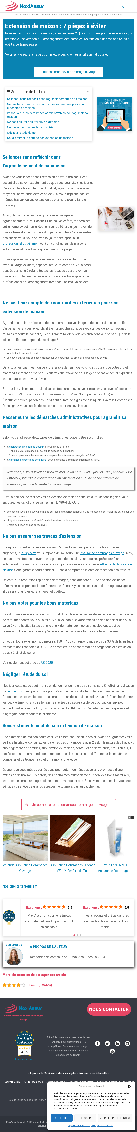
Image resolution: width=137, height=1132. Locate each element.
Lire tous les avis (24, 1059)
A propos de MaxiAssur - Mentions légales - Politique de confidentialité (68, 1073)
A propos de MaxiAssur (79, 1125)
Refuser (85, 1118)
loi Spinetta (28, 553)
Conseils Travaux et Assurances (46, 14)
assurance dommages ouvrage (102, 553)
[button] (130, 1086)
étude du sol (16, 691)
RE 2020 (47, 663)
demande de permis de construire (27, 459)
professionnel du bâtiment (21, 244)
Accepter (61, 1118)
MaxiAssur (21, 14)
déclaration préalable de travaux (26, 446)
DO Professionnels (33, 1081)
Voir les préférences (115, 1118)
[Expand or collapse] (88, 92)
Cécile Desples (14, 944)
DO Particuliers (13, 1081)
